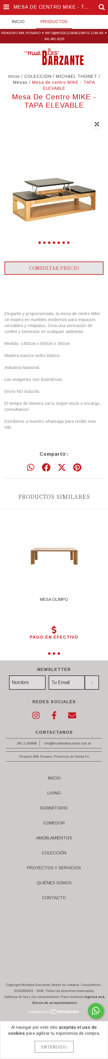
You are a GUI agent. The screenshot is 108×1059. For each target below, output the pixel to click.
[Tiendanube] (54, 1013)
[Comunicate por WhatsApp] (96, 1011)
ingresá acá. (94, 997)
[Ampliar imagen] (97, 124)
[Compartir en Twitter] (62, 467)
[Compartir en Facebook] (46, 467)
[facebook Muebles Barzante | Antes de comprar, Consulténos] (54, 715)
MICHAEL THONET (76, 76)
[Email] (72, 715)
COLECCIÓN (38, 76)
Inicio (14, 76)
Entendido (54, 1047)
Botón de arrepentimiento (54, 1003)
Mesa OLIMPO (54, 599)
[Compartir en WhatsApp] (30, 467)
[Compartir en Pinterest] (77, 467)
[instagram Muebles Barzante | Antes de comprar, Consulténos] (36, 715)
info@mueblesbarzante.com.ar (67, 743)
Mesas (20, 82)
